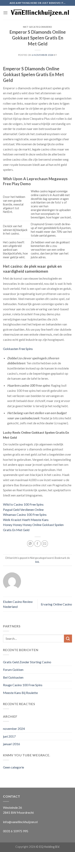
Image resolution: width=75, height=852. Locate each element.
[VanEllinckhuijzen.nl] (40, 12)
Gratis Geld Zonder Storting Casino (27, 662)
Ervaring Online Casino (56, 604)
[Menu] (5, 13)
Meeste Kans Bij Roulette (20, 693)
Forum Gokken (13, 669)
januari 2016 (11, 744)
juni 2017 (9, 736)
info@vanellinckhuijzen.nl (20, 822)
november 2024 (14, 728)
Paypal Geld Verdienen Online (23, 509)
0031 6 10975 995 (15, 831)
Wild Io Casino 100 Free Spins (23, 504)
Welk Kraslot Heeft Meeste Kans (26, 520)
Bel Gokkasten (13, 677)
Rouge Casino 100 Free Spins (22, 685)
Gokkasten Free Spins (18, 349)
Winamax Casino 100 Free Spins (25, 514)
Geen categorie (13, 767)
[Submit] (68, 638)
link (37, 561)
